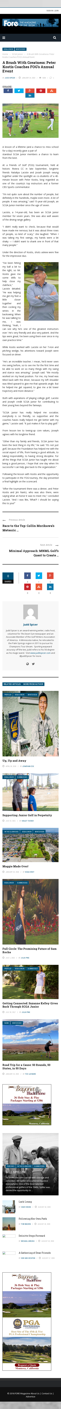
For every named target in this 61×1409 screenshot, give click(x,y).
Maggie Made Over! (15, 866)
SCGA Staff (29, 872)
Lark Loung (25, 1201)
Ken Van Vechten (28, 1258)
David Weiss (26, 1207)
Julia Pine (25, 958)
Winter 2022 (20, 49)
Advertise (30, 1396)
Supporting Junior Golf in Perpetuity (27, 815)
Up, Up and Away (14, 760)
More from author (33, 684)
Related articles (12, 684)
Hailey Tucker (28, 821)
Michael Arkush (27, 1241)
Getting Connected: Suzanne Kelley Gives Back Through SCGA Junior (30, 1005)
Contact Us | (48, 1393)
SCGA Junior (8, 49)
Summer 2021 (22, 777)
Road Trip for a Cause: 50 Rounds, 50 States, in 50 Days (26, 1066)
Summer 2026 (39, 1166)
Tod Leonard (30, 1074)
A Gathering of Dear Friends (35, 1252)
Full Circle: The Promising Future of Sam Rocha (29, 950)
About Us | (36, 1393)
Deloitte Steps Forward (32, 1235)
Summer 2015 (22, 883)
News (6, 1023)
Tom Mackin (26, 1224)
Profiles (7, 695)
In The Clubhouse (11, 832)
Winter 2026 (39, 832)
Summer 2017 (33, 969)
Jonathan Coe (28, 766)
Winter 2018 (32, 695)
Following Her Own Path (33, 1218)
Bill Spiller (15, 1172)
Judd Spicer (10, 78)
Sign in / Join (53, 10)
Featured (10, 1166)
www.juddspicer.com (40, 652)
